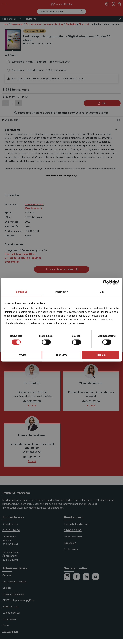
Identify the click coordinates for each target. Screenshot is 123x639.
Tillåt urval (61, 354)
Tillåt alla (100, 354)
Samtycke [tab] (21, 291)
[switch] (46, 342)
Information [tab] (61, 291)
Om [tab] (102, 291)
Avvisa (22, 354)
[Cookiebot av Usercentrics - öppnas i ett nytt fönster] (105, 282)
